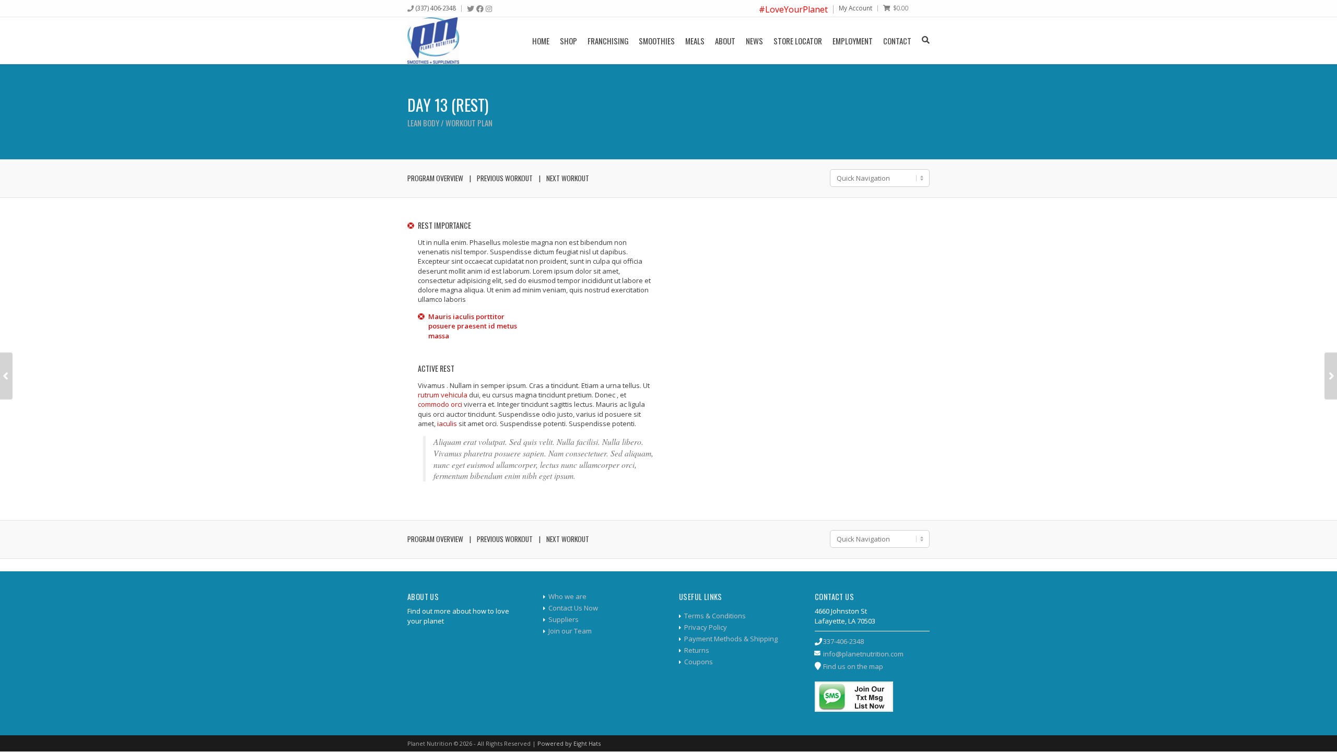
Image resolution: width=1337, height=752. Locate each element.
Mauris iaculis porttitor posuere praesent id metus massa (472, 326)
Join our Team (570, 631)
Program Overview (435, 178)
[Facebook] (480, 9)
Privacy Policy (705, 627)
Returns (696, 650)
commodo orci (440, 404)
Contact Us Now (573, 608)
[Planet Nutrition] (433, 40)
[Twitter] (470, 9)
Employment (852, 40)
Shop (568, 40)
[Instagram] (489, 9)
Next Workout (567, 178)
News (754, 40)
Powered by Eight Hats (569, 743)
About (725, 40)
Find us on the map (853, 666)
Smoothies (657, 40)
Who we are (567, 596)
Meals (695, 40)
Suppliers (563, 619)
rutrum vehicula (442, 395)
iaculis (447, 423)
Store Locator (797, 40)
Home (540, 40)
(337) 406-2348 (436, 8)
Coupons (698, 661)
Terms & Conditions (715, 615)
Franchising (608, 40)
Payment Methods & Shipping (731, 638)
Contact (897, 40)
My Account (855, 8)
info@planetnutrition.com (863, 654)
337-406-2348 (843, 641)
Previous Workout (505, 178)
